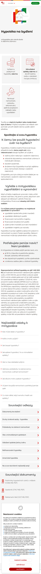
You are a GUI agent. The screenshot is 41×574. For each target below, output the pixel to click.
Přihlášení (35, 3)
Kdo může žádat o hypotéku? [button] (13, 333)
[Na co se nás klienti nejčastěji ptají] (20, 465)
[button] (3, 3)
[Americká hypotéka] (20, 458)
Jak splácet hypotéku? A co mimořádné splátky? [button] (17, 355)
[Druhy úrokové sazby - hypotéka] (20, 419)
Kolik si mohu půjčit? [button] (10, 340)
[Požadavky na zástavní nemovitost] (20, 427)
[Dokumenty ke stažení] (20, 411)
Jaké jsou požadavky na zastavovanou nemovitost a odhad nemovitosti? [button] (16, 371)
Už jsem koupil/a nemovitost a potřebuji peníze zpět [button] (20, 388)
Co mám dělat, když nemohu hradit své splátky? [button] (17, 398)
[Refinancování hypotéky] (20, 450)
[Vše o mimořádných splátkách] (20, 435)
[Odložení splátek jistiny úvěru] (20, 442)
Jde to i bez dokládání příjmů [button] (13, 363)
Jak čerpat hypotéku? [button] (10, 347)
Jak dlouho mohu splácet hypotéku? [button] (16, 380)
